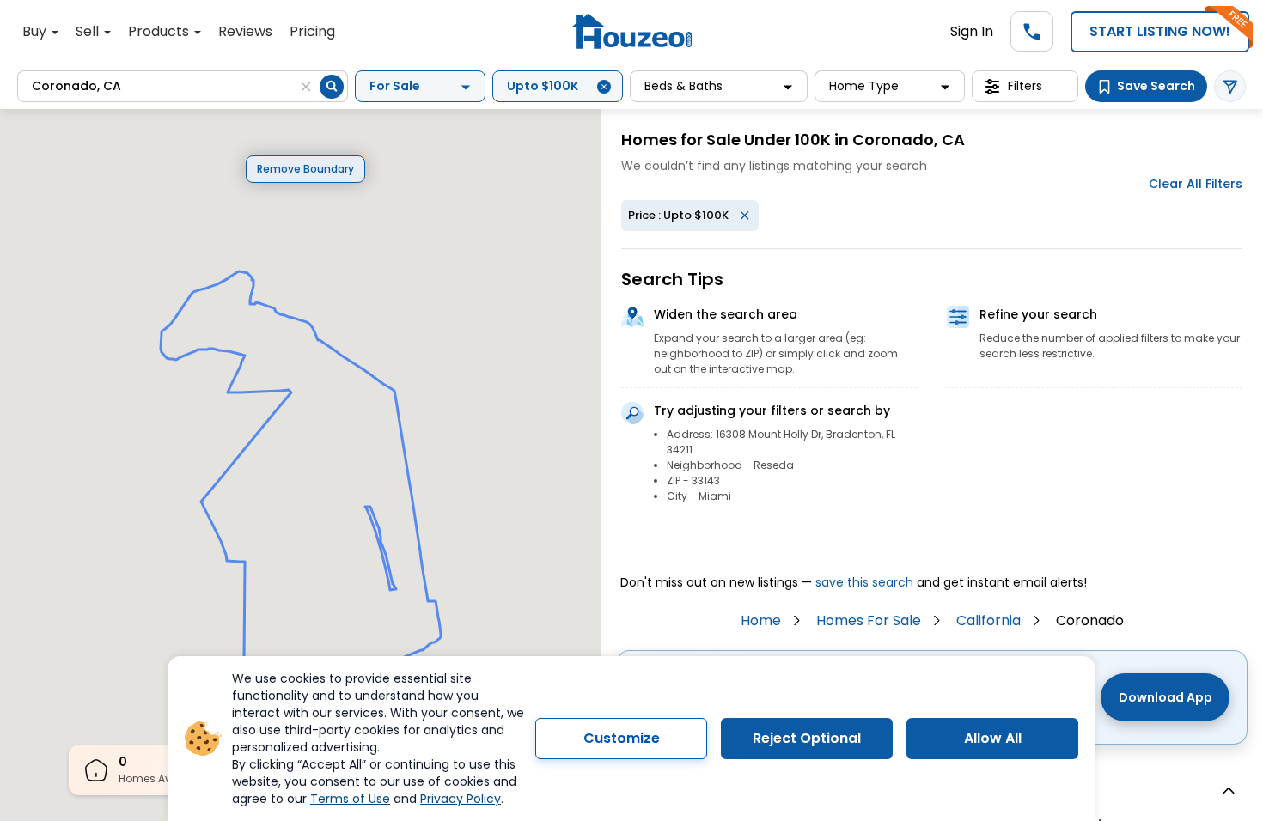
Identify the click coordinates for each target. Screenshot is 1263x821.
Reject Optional (807, 738)
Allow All (993, 738)
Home (761, 620)
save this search (864, 582)
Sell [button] (89, 31)
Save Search (1156, 85)
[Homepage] (631, 31)
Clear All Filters (1195, 183)
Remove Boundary (305, 168)
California (988, 620)
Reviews (245, 31)
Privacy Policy (460, 798)
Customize (621, 738)
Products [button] (160, 31)
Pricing (312, 31)
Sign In (971, 31)
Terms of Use (350, 798)
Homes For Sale (868, 620)
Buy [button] (36, 31)
